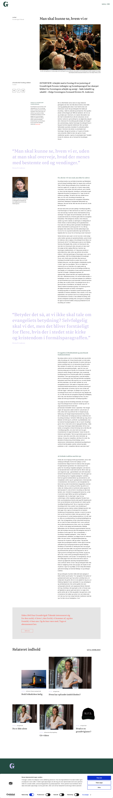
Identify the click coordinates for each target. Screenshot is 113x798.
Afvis (99, 787)
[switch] (48, 794)
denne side (37, 124)
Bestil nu (27, 630)
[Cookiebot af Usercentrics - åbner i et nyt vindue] (10, 795)
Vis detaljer (85, 794)
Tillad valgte (99, 782)
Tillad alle (99, 778)
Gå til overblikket (94, 650)
